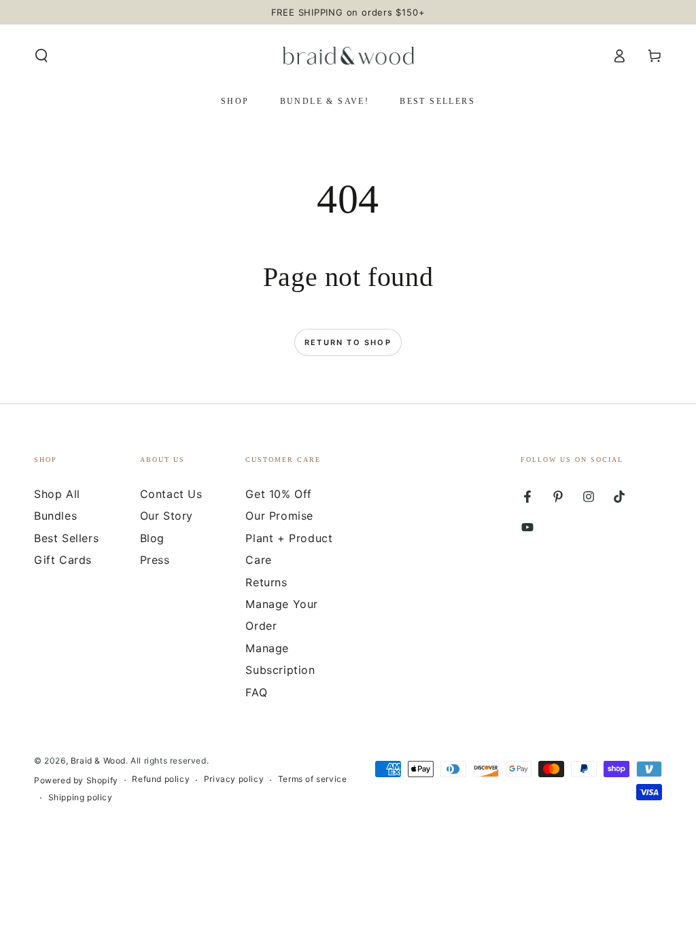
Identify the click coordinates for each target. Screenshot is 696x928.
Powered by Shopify (76, 780)
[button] (41, 56)
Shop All (57, 494)
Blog (152, 538)
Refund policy (161, 779)
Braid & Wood (98, 760)
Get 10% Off (278, 494)
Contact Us (171, 494)
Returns (266, 582)
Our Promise (279, 515)
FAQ (256, 692)
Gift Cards (63, 560)
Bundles (55, 515)
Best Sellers (66, 538)
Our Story (166, 515)
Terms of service (312, 779)
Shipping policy (80, 797)
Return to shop (348, 342)
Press (155, 560)
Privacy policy (234, 779)
